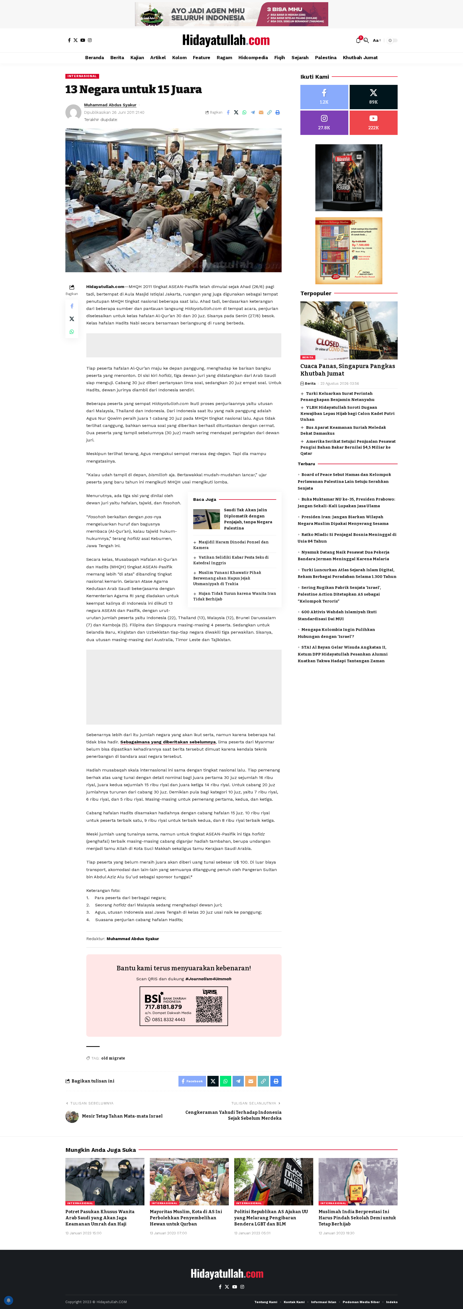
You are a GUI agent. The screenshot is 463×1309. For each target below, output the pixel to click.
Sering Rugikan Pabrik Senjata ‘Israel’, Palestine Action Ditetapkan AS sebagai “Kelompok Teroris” (339, 594)
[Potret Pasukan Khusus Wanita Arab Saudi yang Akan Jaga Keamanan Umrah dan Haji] (104, 1181)
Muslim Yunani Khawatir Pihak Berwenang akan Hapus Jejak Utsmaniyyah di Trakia (227, 578)
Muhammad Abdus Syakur (110, 105)
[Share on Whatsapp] (244, 112)
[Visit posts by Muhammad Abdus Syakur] (73, 112)
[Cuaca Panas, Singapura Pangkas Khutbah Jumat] (349, 330)
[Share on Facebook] (228, 112)
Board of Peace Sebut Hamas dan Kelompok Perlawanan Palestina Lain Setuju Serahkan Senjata (344, 481)
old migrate (113, 1058)
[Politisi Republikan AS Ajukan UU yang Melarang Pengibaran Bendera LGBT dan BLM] (273, 1181)
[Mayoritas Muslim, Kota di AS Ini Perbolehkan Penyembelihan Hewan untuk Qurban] (189, 1181)
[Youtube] (374, 123)
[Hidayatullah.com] (231, 40)
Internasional (82, 76)
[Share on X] (236, 112)
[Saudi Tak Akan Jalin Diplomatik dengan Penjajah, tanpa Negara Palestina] (206, 519)
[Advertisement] (183, 345)
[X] (75, 40)
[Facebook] (69, 40)
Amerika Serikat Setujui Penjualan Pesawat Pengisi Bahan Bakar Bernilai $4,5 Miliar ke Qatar (348, 447)
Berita (307, 357)
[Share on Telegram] (253, 112)
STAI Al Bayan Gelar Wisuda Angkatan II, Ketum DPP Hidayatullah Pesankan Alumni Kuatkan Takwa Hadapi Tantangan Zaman (343, 654)
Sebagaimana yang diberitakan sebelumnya (168, 741)
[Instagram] (90, 40)
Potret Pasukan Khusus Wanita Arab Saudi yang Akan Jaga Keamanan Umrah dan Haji (100, 1218)
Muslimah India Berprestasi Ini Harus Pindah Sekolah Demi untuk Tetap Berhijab (357, 1218)
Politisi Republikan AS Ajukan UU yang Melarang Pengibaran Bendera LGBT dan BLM (271, 1218)
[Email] (261, 112)
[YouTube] (83, 40)
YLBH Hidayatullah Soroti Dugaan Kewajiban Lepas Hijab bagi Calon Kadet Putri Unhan (347, 413)
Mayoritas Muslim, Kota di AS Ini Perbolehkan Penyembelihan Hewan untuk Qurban (186, 1218)
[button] (366, 40)
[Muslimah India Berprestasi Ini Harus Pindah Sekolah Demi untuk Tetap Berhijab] (358, 1181)
